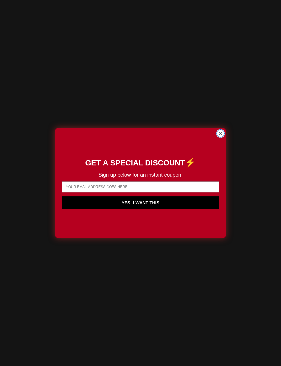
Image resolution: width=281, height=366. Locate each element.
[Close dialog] (220, 133)
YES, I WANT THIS (140, 202)
